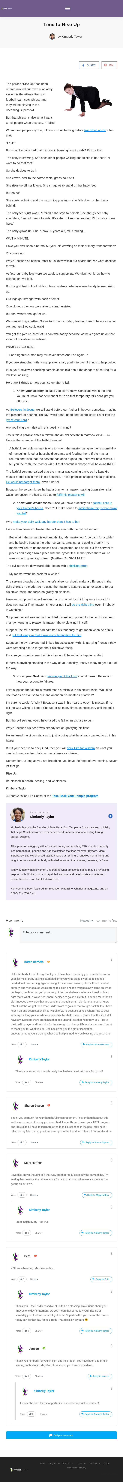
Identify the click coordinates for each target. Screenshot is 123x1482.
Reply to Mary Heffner (98, 1195)
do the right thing (83, 604)
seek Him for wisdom (81, 748)
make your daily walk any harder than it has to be (45, 521)
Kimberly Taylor (72, 36)
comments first (106, 920)
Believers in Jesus (22, 409)
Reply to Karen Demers (97, 1044)
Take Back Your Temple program (75, 796)
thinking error (77, 565)
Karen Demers (34, 962)
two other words (95, 130)
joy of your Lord (16, 420)
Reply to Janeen (101, 1376)
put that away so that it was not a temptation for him (46, 635)
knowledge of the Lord (62, 676)
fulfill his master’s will (70, 494)
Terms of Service (109, 1474)
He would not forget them (23, 482)
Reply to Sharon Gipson (97, 1142)
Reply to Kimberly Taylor (97, 1082)
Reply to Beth (102, 1279)
